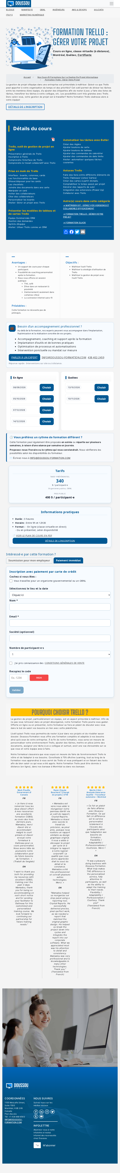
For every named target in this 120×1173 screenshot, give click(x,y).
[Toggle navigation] (111, 3)
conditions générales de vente (65, 662)
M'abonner (49, 1145)
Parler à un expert (24, 357)
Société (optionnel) (21, 632)
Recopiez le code (20, 671)
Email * (14, 616)
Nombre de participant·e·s (26, 648)
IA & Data (99, 9)
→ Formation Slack (74, 222)
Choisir (46, 387)
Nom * (13, 600)
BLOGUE (10, 9)
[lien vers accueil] (17, 1085)
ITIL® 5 (9, 15)
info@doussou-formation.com (64, 357)
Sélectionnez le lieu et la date (28, 588)
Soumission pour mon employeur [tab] (29, 560)
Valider (16, 690)
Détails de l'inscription (25, 106)
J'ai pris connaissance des (50, 663)
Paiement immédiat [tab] (68, 560)
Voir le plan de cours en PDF (34, 535)
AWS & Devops (79, 9)
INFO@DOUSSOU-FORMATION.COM (50, 458)
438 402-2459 (96, 357)
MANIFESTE (27, 9)
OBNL (42, 9)
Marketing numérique (32, 15)
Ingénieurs (59, 9)
